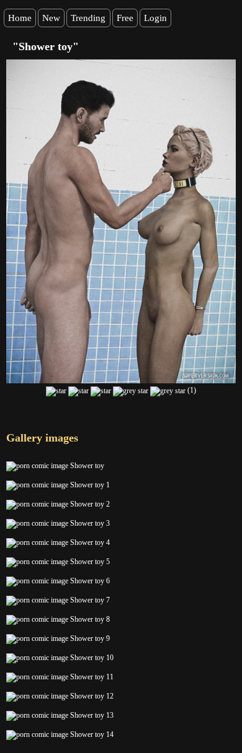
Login (155, 18)
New (51, 18)
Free (125, 18)
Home (20, 18)
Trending (88, 18)
